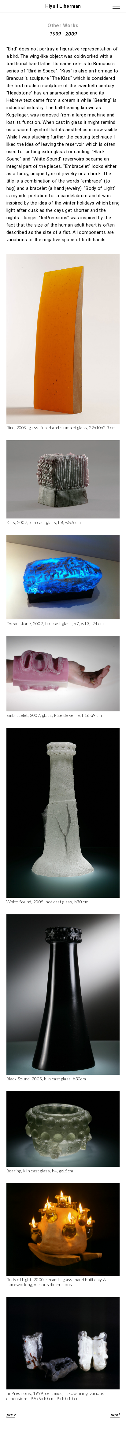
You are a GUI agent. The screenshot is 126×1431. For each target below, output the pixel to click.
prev (11, 1415)
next (115, 1415)
